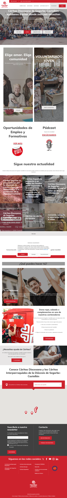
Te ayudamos (54, 5)
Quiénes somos (23, 5)
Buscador (15, 1)
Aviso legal (14, 496)
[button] (26, 412)
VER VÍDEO (18, 32)
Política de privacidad (23, 496)
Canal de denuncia (42, 496)
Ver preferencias (44, 254)
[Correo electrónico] (17, 437)
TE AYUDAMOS (16, 360)
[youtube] (50, 459)
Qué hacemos (29, 5)
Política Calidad (51, 496)
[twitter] (43, 459)
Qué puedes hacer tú (44, 5)
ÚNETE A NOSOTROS (49, 107)
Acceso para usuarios (26, 1)
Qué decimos (36, 5)
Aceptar (23, 254)
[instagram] (53, 459)
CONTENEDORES (49, 338)
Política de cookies (33, 496)
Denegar (34, 254)
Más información (45, 438)
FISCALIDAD (48, 32)
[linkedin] (57, 459)
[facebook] (46, 459)
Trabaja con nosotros (47, 442)
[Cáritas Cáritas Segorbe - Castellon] (4, 4)
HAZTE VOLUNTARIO (11, 301)
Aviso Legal (19, 445)
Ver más (33, 233)
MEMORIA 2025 (36, 32)
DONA (27, 32)
